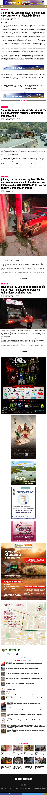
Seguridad (44, 788)
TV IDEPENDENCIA (9, 119)
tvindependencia (9, 19)
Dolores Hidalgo (15, 788)
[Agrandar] (34, 416)
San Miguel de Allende (37, 788)
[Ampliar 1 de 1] (44, 544)
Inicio (2, 788)
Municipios (22, 788)
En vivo (6, 788)
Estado (10, 788)
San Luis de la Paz (28, 788)
